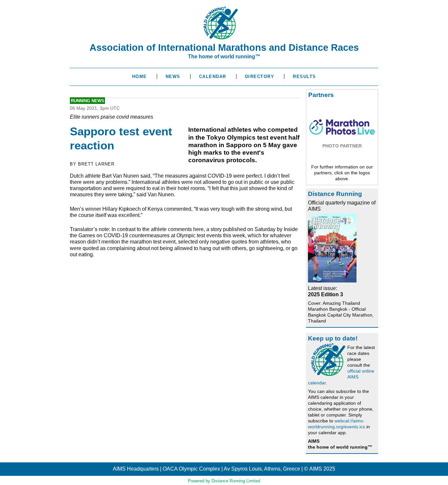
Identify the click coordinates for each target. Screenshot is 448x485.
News (173, 76)
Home (139, 76)
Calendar (212, 76)
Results (304, 76)
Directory (260, 76)
